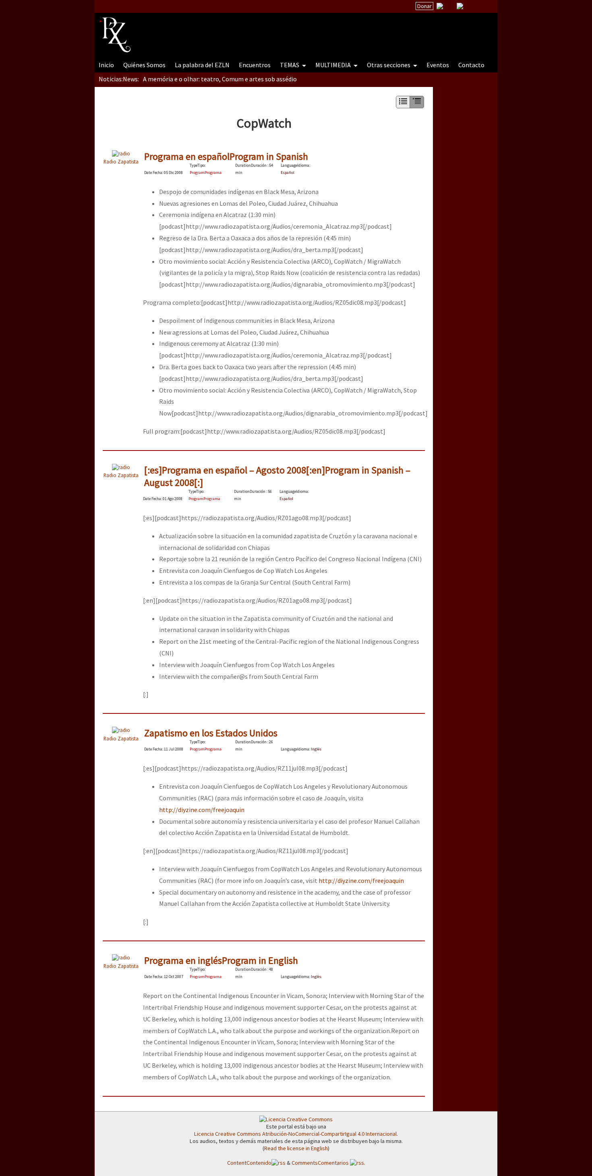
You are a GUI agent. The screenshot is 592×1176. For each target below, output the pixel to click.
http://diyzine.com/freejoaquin (201, 810)
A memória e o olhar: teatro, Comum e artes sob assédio (220, 79)
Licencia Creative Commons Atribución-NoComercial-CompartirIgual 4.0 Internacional (295, 1133)
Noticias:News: (119, 79)
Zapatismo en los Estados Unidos (210, 733)
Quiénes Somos (144, 65)
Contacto (471, 65)
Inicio (106, 65)
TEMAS (290, 65)
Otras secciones (389, 65)
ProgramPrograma (205, 172)
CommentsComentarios (321, 1162)
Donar (424, 6)
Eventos (437, 65)
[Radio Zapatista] (252, 30)
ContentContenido (249, 1162)
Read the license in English (296, 1148)
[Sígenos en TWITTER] (450, 6)
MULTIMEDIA (333, 65)
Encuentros (255, 65)
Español (287, 172)
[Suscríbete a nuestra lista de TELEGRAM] (460, 6)
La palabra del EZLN (202, 65)
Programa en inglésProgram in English (221, 960)
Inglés (316, 749)
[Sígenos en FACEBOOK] (470, 6)
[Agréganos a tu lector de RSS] (484, 6)
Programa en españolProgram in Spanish (226, 156)
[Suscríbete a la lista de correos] (440, 7)
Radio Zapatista (121, 161)
